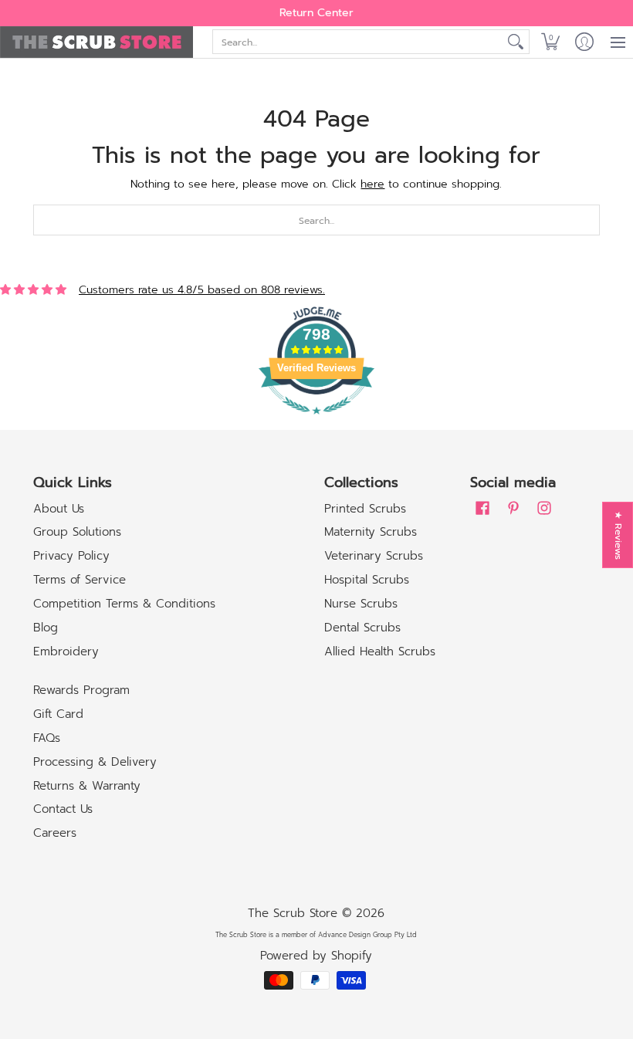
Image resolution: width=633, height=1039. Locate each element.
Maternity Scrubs (370, 531)
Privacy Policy (71, 555)
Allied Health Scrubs (379, 651)
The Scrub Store (292, 913)
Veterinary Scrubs (373, 555)
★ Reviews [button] (618, 535)
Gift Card (58, 714)
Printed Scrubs (365, 508)
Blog (45, 627)
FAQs (46, 737)
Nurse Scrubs (361, 603)
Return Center (316, 13)
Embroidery (66, 651)
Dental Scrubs (362, 627)
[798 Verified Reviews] (316, 423)
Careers (54, 832)
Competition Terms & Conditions (124, 603)
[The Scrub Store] (96, 42)
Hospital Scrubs (366, 579)
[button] (550, 42)
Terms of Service (79, 579)
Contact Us (63, 808)
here (372, 184)
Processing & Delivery (95, 761)
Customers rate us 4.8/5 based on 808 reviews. (202, 290)
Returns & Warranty (86, 785)
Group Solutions (77, 531)
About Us (58, 508)
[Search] (516, 41)
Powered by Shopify (316, 955)
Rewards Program (81, 690)
